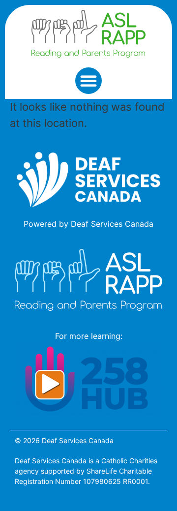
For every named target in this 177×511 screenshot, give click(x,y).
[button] (88, 80)
